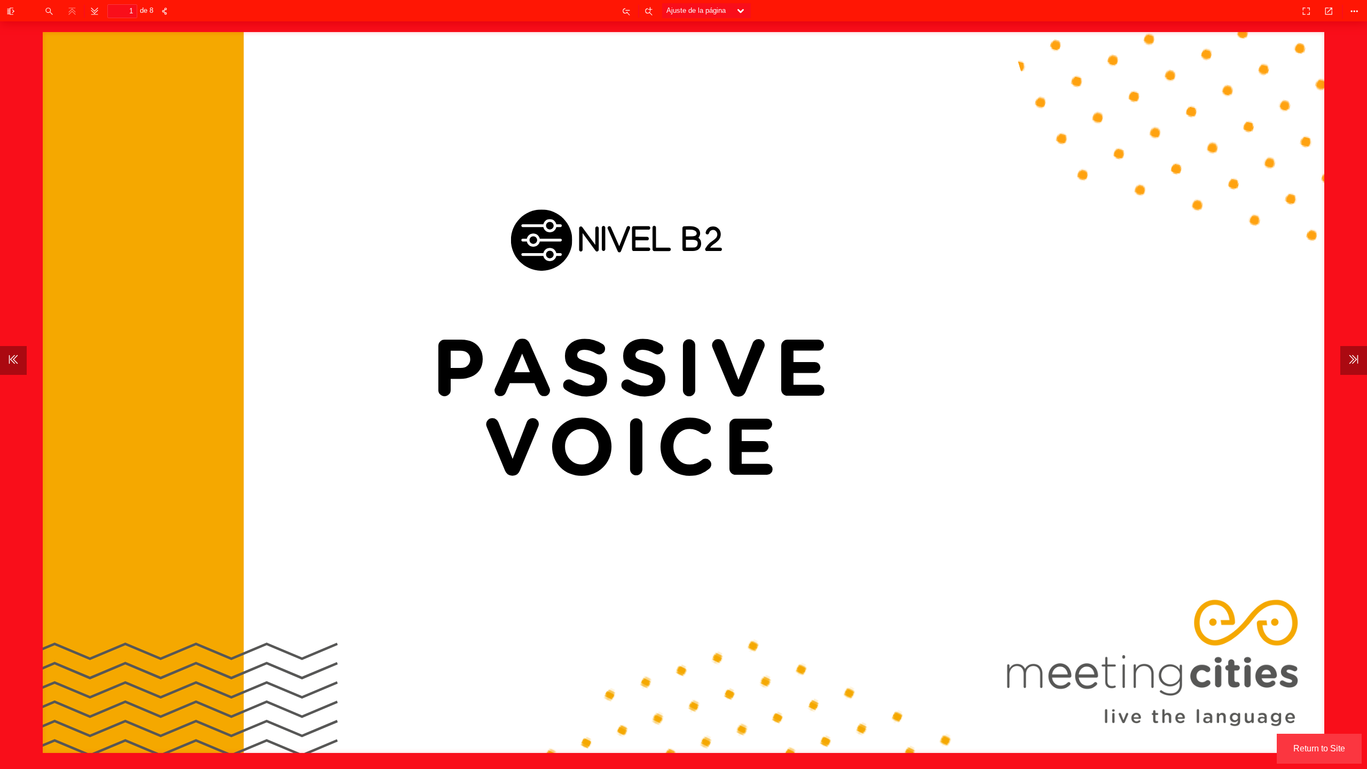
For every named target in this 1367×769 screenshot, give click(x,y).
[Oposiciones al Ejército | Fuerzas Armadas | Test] (1282, 10)
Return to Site (1319, 748)
